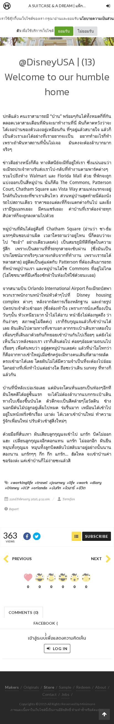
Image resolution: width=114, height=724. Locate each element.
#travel (41, 483)
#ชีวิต (80, 488)
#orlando (39, 488)
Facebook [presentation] (45, 625)
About (100, 687)
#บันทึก (55, 488)
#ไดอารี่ (68, 488)
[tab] (23, 611)
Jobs (65, 694)
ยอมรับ (64, 31)
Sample (65, 687)
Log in (60, 648)
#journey (57, 483)
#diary (96, 483)
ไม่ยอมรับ (86, 31)
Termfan (69, 499)
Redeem (83, 687)
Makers (19, 6)
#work (82, 483)
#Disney (12, 488)
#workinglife (22, 483)
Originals (31, 687)
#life (71, 483)
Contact (49, 694)
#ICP (25, 488)
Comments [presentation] (23, 612)
